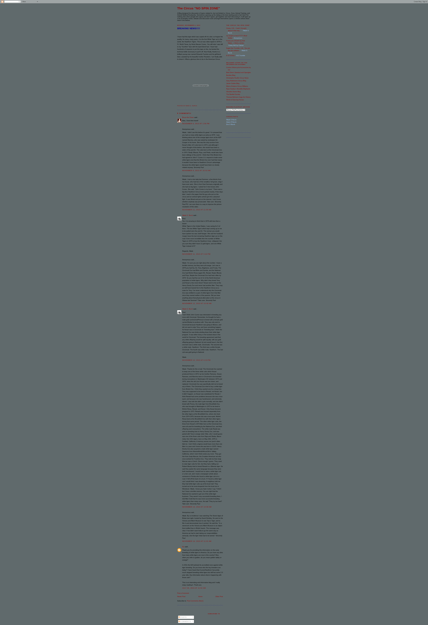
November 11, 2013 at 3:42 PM (196, 254)
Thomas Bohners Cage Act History (238, 97)
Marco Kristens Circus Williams (237, 86)
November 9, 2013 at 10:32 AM (196, 170)
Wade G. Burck (187, 215)
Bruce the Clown (188, 117)
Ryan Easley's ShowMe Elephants (238, 89)
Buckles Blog (230, 75)
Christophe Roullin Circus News (237, 78)
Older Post (219, 596)
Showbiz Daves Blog (233, 91)
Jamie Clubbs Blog (232, 83)
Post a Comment (183, 593)
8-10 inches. (230, 55)
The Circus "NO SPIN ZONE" (198, 8)
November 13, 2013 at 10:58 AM (197, 507)
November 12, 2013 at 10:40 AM (197, 303)
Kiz (183, 547)
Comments (185, 621)
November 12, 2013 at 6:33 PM (196, 360)
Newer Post (181, 596)
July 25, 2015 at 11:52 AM (194, 588)
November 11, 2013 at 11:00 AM (196, 210)
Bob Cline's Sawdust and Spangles (238, 72)
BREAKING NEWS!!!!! (188, 28)
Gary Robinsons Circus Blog (236, 81)
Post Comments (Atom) (195, 601)
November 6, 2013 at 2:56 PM (196, 123)
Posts (183, 617)
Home (200, 596)
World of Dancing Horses (235, 100)
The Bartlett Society (233, 94)
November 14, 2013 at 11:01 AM (197, 541)
